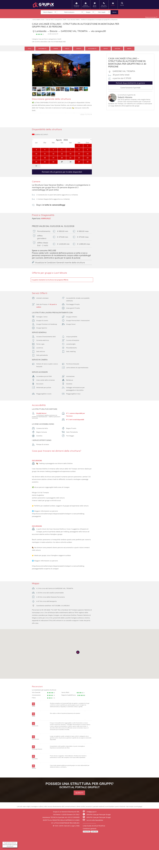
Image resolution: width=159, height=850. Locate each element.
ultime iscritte (81, 806)
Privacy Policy (86, 831)
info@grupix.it (91, 812)
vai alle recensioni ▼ (53, 34)
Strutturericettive (76, 6)
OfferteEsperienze (85, 6)
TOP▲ (29, 48)
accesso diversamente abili (56, 806)
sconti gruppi (138, 806)
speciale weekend (98, 806)
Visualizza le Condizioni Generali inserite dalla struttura (60, 262)
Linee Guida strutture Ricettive (94, 826)
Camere (55, 48)
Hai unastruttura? (104, 6)
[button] (78, 652)
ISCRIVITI (79, 793)
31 (36, 166)
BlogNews (94, 6)
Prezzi (67, 48)
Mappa (129, 48)
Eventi (113, 5)
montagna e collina (37, 806)
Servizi (106, 48)
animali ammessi (70, 806)
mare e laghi (26, 806)
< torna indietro (36, 19)
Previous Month (33, 139)
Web (78, 826)
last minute (129, 806)
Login (73, 826)
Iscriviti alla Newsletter (95, 820)
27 (62, 162)
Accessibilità (92, 48)
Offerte (78, 48)
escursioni (89, 806)
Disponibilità (42, 48)
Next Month (91, 139)
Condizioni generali (89, 829)
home (42, 19)
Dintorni (117, 48)
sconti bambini (109, 806)
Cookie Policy (94, 831)
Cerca (122, 5)
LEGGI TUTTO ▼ (86, 114)
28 (70, 162)
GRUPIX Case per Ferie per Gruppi (99, 814)
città (45, 806)
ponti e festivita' (120, 806)
